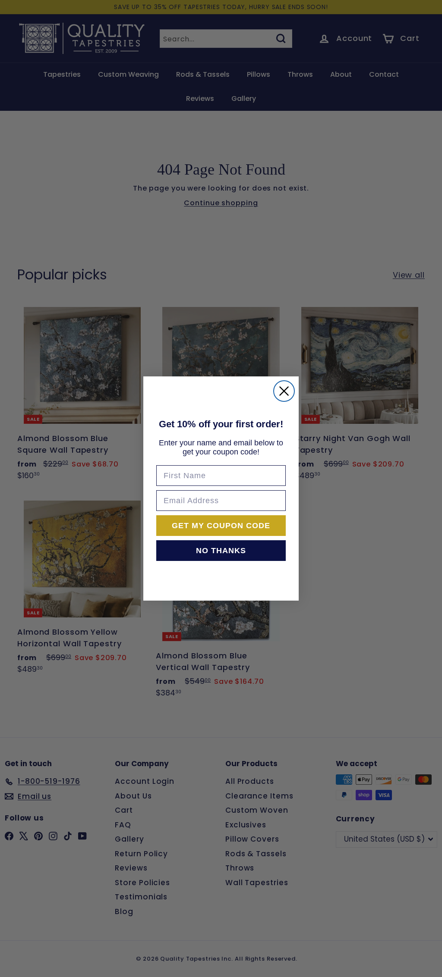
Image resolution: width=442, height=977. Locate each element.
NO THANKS (221, 550)
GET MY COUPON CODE (221, 525)
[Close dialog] (284, 391)
